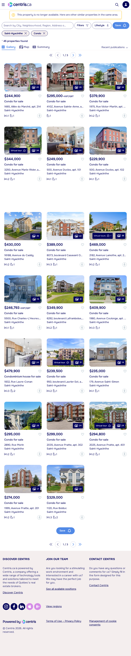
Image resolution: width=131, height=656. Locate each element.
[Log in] (125, 4)
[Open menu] (3, 4)
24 (37, 362)
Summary (43, 47)
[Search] (117, 5)
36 (38, 236)
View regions (54, 606)
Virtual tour (16, 150)
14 (123, 362)
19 (38, 299)
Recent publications (113, 47)
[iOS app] (29, 606)
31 (81, 299)
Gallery (11, 47)
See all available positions (61, 589)
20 (37, 87)
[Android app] (37, 606)
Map (26, 47)
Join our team (57, 559)
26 (80, 87)
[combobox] (38, 25)
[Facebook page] (14, 606)
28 (38, 425)
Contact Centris (102, 559)
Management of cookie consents (103, 622)
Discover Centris (16, 559)
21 (38, 488)
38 (123, 235)
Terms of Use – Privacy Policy (63, 621)
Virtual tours (100, 235)
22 (80, 236)
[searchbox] (35, 26)
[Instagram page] (6, 606)
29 (123, 299)
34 (122, 87)
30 (80, 150)
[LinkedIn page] (21, 606)
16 (123, 150)
